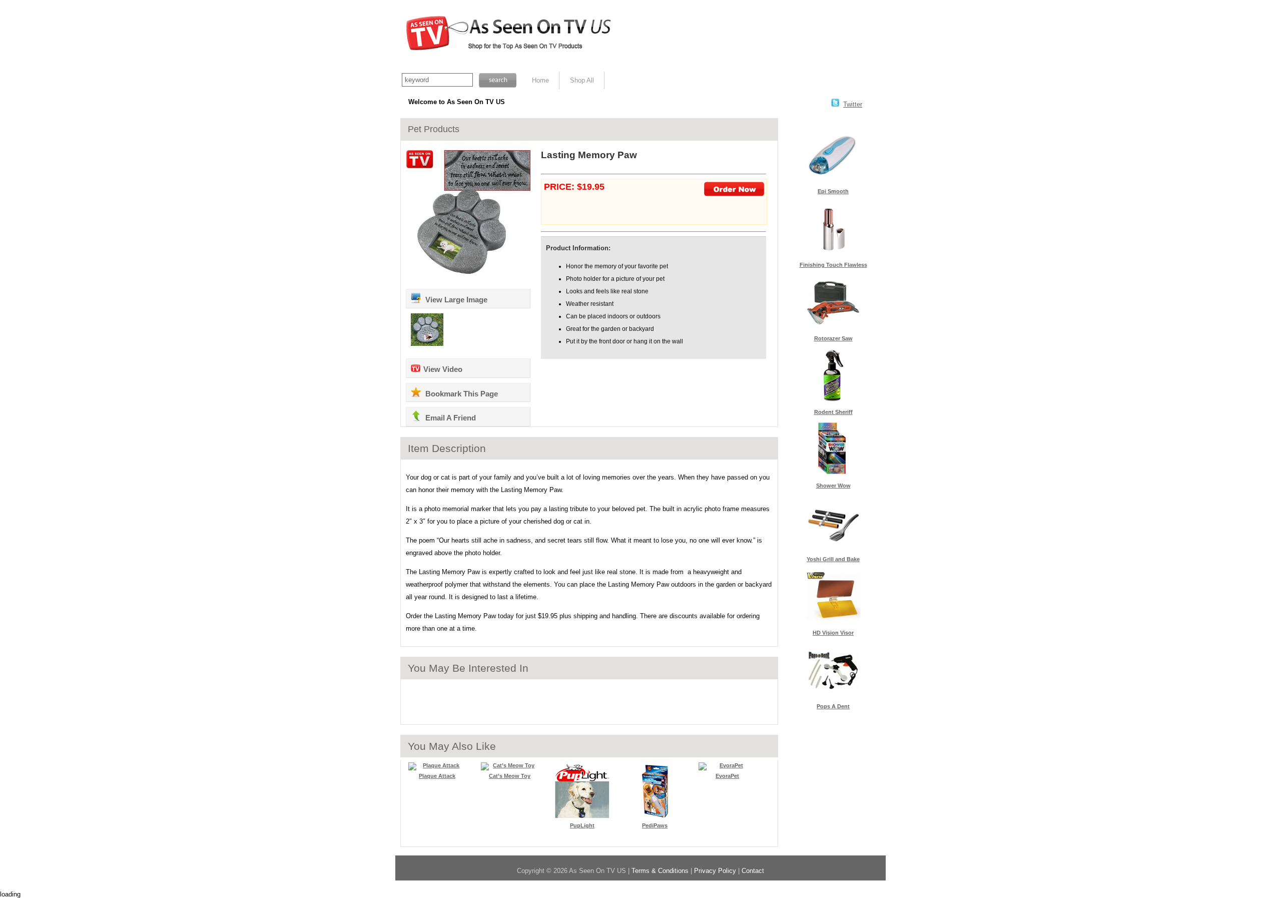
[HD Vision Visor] (833, 621)
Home (540, 80)
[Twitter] (835, 104)
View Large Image (455, 299)
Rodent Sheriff (833, 412)
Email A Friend (449, 417)
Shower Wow (833, 486)
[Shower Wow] (833, 474)
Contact (753, 870)
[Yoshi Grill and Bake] (833, 548)
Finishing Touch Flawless (833, 265)
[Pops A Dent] (833, 695)
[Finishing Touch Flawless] (833, 253)
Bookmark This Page (460, 393)
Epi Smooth (833, 191)
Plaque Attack (437, 776)
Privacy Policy (715, 870)
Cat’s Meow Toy (509, 776)
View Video (442, 369)
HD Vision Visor (833, 633)
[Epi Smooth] (833, 180)
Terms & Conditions (660, 870)
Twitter (852, 104)
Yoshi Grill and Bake (833, 559)
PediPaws (655, 825)
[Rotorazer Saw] (833, 327)
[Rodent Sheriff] (833, 400)
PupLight (582, 825)
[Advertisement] (753, 35)
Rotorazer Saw (833, 338)
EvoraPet (727, 776)
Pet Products (433, 129)
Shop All (582, 80)
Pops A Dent (833, 706)
